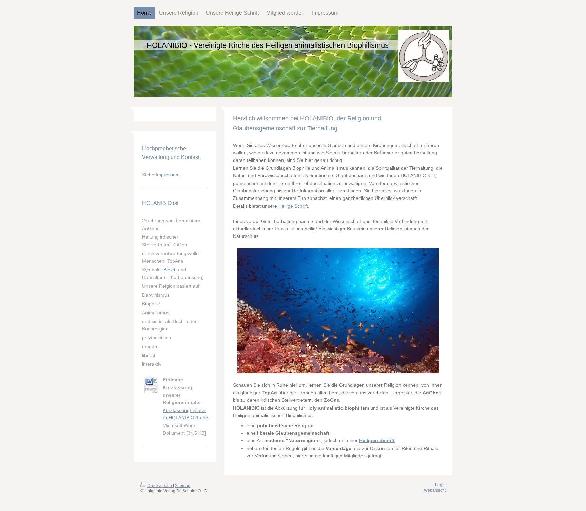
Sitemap (182, 485)
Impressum (168, 174)
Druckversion (159, 485)
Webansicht (435, 490)
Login (440, 484)
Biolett (170, 269)
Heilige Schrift (293, 206)
